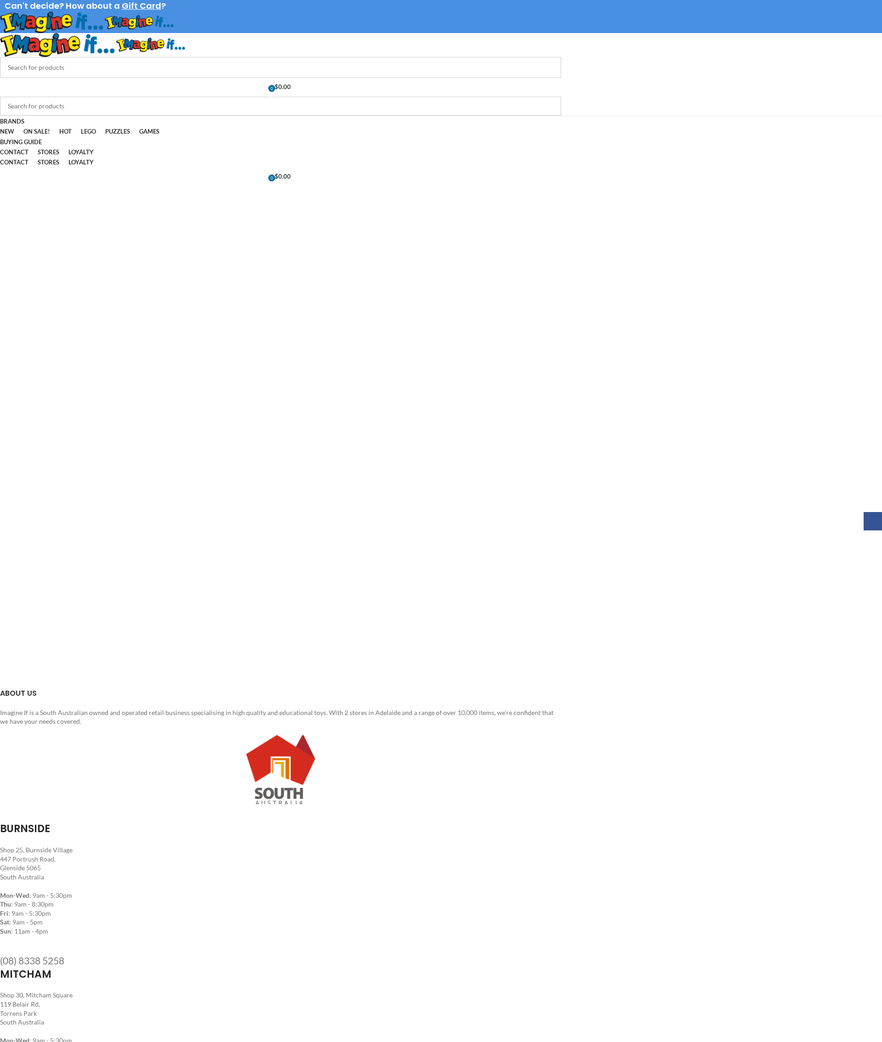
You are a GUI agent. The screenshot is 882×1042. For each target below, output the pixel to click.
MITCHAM (25, 974)
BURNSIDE (25, 829)
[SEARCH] (550, 67)
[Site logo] (52, 21)
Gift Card (141, 5)
